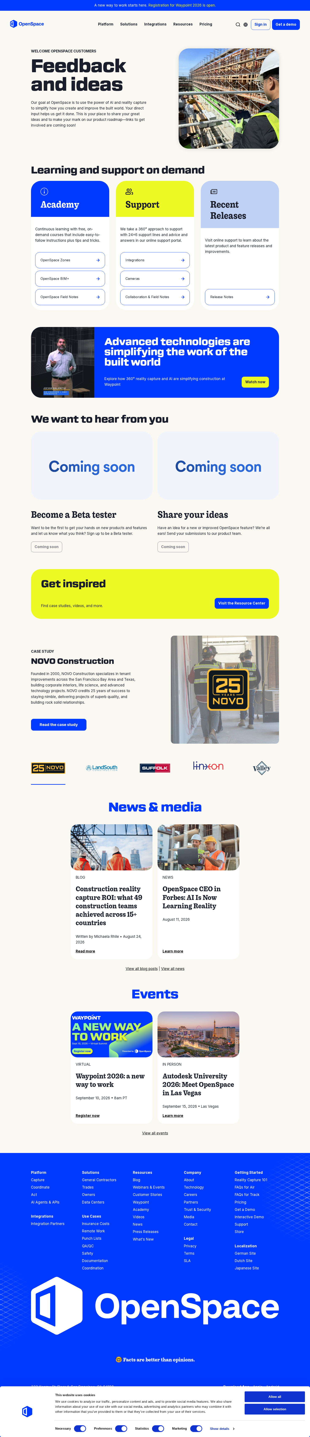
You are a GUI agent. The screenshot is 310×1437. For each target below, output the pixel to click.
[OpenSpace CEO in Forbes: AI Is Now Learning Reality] (198, 847)
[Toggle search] (238, 24)
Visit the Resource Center (241, 603)
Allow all (274, 1396)
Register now (88, 1116)
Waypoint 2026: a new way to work (110, 1080)
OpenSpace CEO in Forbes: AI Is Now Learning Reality (192, 897)
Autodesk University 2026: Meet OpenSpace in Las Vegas (198, 1084)
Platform (38, 1172)
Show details (219, 1428)
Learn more (173, 951)
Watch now (255, 382)
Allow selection (275, 1409)
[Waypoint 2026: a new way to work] (111, 1034)
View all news (173, 969)
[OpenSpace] (27, 24)
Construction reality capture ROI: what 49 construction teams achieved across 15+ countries (109, 905)
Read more (85, 951)
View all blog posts (142, 969)
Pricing (205, 24)
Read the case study (59, 724)
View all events (155, 1133)
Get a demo (286, 24)
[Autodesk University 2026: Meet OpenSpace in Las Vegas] (198, 1034)
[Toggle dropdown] (246, 25)
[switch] (121, 1428)
